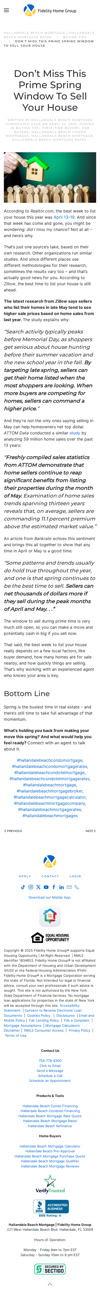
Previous (14, 831)
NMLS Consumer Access (44, 1030)
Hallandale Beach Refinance (50, 1126)
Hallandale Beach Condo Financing (50, 1106)
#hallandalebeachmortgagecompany (49, 803)
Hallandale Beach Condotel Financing (50, 1111)
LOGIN (75, 876)
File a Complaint (77, 1020)
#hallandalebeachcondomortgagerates (49, 766)
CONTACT (50, 876)
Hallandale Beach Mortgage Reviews (50, 1166)
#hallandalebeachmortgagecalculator (50, 797)
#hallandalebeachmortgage (49, 784)
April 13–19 (64, 217)
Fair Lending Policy (44, 1020)
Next (89, 831)
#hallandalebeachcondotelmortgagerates (49, 778)
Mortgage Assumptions (22, 1025)
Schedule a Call (50, 1076)
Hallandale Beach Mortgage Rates (49, 139)
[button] (6, 10)
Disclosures (65, 1015)
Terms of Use (16, 1035)
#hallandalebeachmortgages (50, 815)
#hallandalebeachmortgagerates (49, 809)
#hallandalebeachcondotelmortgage (49, 772)
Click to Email (50, 1066)
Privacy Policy (79, 1030)
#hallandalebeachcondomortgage (49, 760)
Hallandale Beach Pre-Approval (50, 1151)
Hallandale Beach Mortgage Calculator (50, 1146)
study (74, 432)
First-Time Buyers (60, 128)
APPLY (25, 876)
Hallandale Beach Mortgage (62, 136)
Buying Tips (28, 128)
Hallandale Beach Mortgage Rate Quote (50, 1116)
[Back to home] (50, 10)
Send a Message (50, 1071)
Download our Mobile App (49, 897)
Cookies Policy (39, 1015)
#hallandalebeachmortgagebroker (49, 790)
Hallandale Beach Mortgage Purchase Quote (50, 1156)
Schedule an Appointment (50, 1081)
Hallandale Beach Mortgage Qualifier (50, 1161)
